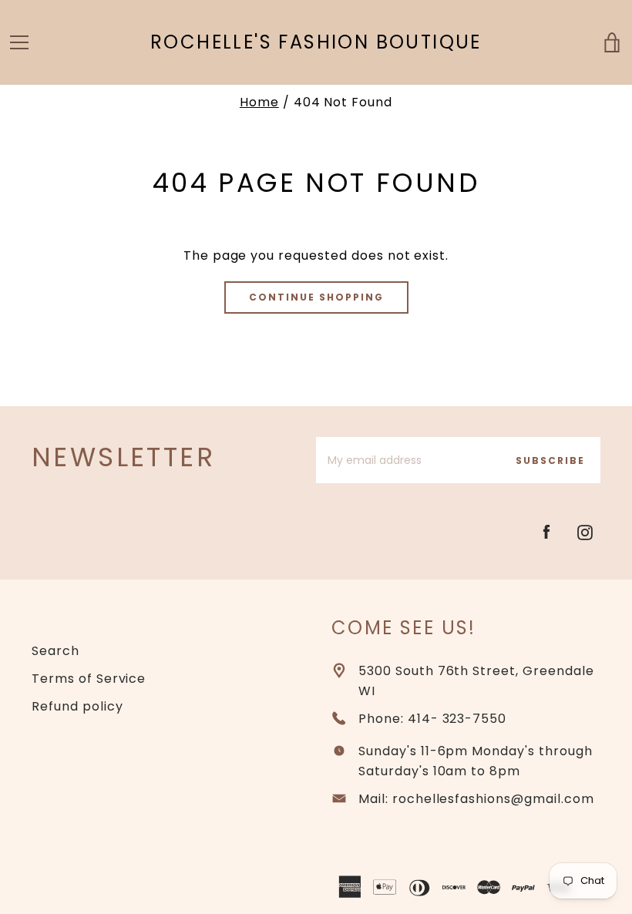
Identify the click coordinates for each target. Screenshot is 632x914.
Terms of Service (89, 678)
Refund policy (77, 706)
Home (259, 102)
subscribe (550, 460)
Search (55, 651)
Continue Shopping (316, 297)
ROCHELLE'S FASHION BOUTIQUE (316, 43)
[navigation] (19, 42)
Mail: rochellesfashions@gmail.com (476, 799)
